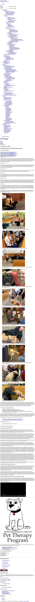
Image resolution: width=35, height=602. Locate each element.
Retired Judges (8, 59)
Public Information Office (7, 104)
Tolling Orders (6, 132)
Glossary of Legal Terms (7, 130)
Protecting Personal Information (14, 49)
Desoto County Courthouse (10, 11)
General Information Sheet (9, 67)
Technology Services (7, 120)
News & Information (7, 61)
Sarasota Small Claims (11, 22)
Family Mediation (10, 42)
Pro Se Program (6, 89)
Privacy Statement (26, 601)
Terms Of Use (21, 601)
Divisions (5, 15)
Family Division (8, 113)
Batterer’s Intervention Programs (14, 34)
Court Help (3, 568)
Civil (6, 16)
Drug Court (9, 23)
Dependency (9, 32)
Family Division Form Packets (13, 47)
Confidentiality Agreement (6, 548)
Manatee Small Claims (11, 21)
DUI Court (9, 24)
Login (1, 5)
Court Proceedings (12, 46)
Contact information (5, 563)
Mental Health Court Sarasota (8, 87)
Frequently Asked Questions (6, 565)
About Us (7, 107)
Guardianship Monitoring (11, 53)
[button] (11, 6)
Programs (3, 64)
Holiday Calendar (6, 55)
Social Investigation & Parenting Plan (16, 39)
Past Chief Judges (8, 57)
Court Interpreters (6, 75)
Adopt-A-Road (8, 83)
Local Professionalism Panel (8, 103)
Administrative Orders (7, 125)
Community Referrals (9, 110)
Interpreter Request (8, 76)
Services (3, 95)
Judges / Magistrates (7, 56)
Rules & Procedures (7, 131)
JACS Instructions (8, 101)
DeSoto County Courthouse (6, 583)
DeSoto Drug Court (7, 65)
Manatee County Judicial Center (10, 12)
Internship (5, 86)
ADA (5, 96)
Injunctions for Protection (13, 35)
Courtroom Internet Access (10, 121)
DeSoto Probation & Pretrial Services (9, 66)
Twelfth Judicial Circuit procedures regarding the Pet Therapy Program (13, 419)
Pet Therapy (6, 88)
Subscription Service (5, 566)
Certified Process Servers (7, 97)
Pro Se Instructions (12, 29)
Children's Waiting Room (7, 98)
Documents (3, 124)
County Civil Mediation (7, 73)
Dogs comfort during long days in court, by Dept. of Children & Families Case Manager (12, 476)
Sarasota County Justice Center (10, 13)
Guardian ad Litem (6, 123)
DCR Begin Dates (8, 79)
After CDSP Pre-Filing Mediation (10, 69)
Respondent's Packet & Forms (13, 30)
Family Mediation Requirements (10, 85)
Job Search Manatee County (13, 31)
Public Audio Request (9, 80)
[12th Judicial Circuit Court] (4, 1)
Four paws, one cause (6, 423)
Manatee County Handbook (10, 93)
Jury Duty (5, 60)
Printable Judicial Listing (9, 58)
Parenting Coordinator (14, 38)
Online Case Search (9, 118)
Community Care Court (7, 74)
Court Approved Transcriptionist (10, 77)
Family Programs (11, 37)
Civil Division (8, 115)
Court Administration (5, 62)
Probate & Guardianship (9, 50)
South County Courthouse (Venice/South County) (6, 593)
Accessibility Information (5, 560)
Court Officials (8, 111)
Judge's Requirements (9, 102)
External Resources (7, 129)
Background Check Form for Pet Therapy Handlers (9, 547)
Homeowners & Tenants (12, 20)
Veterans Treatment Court (7, 92)
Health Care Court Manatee (8, 94)
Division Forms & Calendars (8, 128)
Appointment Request (9, 119)
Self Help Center (6, 105)
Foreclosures (9, 19)
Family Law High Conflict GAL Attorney (10, 122)
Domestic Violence (10, 33)
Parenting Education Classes (13, 41)
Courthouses (6, 10)
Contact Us (7, 106)
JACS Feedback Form (9, 100)
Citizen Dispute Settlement (8, 68)
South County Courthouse (9, 14)
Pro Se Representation (9, 112)
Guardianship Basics (11, 51)
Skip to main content (3, 0)
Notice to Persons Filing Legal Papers (14, 48)
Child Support (10, 28)
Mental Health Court (11, 25)
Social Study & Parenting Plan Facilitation (17, 40)
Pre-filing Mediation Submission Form (11, 71)
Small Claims (8, 116)
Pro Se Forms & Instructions (12, 44)
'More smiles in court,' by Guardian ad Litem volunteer (8, 464)
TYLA (5, 91)
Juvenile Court (10, 43)
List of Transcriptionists (11, 78)
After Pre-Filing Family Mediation (11, 70)
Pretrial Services (10, 26)
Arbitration (9, 17)
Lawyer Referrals (8, 109)
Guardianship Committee (13, 52)
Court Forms (6, 127)
